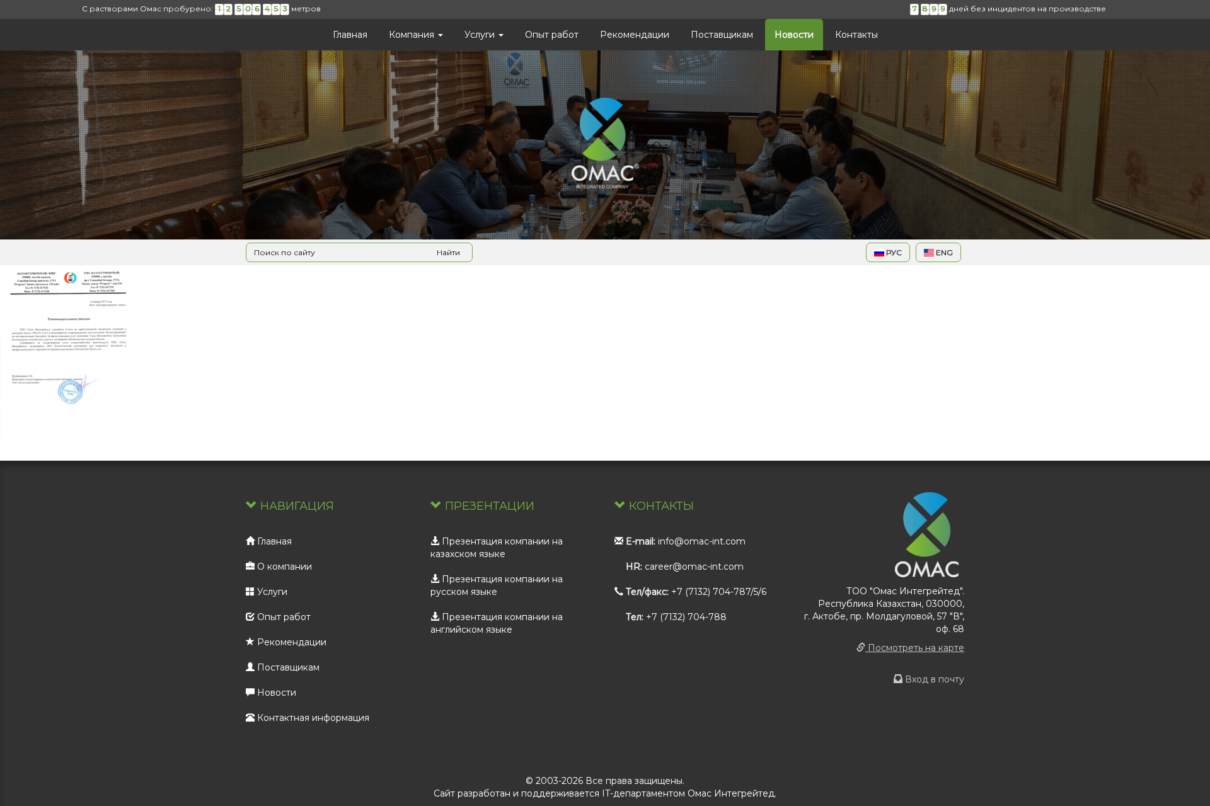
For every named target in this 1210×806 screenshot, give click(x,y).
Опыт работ (552, 34)
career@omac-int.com (694, 566)
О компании (283, 566)
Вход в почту (933, 679)
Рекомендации (634, 34)
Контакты (856, 34)
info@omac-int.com (702, 541)
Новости (794, 34)
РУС (893, 252)
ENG (943, 252)
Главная (350, 34)
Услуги (480, 34)
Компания (413, 34)
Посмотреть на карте (914, 647)
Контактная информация (312, 717)
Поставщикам (722, 34)
